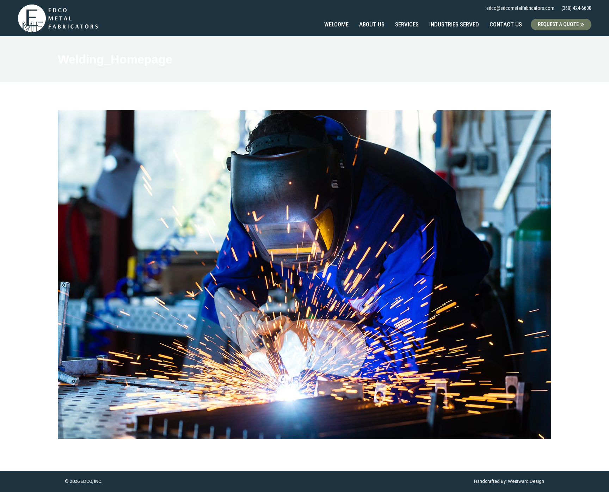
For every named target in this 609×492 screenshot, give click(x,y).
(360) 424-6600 (576, 8)
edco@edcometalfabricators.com (520, 8)
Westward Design (526, 481)
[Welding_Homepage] (304, 274)
